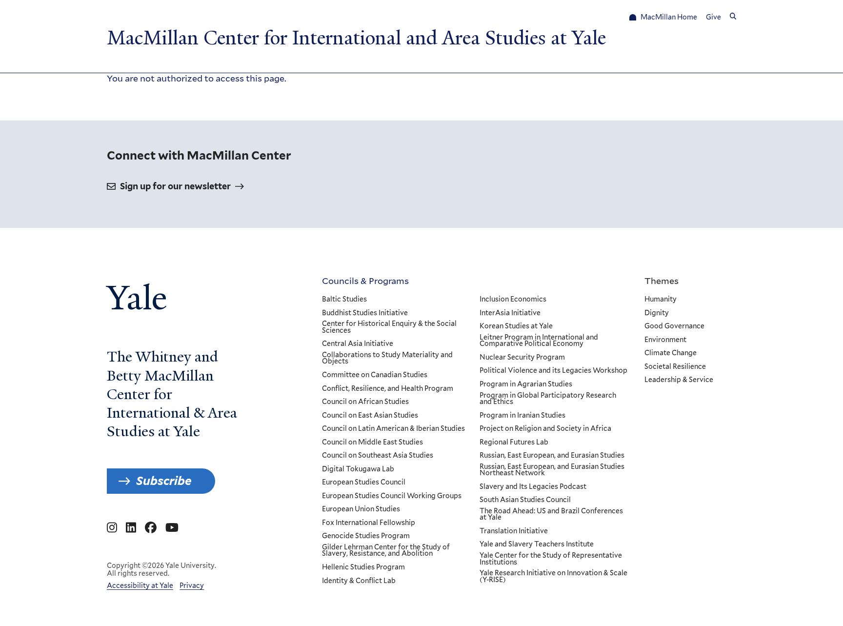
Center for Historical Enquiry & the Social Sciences (389, 327)
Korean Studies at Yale (516, 326)
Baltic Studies (344, 299)
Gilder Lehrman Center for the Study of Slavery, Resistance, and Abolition (386, 550)
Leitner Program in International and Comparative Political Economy (539, 340)
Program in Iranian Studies (522, 415)
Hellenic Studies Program (363, 567)
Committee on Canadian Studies (374, 375)
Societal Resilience (675, 366)
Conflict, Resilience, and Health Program (387, 388)
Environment (665, 340)
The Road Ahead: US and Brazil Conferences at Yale (551, 514)
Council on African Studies (365, 402)
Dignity (656, 313)
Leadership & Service (678, 380)
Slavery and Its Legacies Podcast (533, 487)
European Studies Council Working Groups (392, 496)
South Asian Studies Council (525, 500)
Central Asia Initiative (357, 344)
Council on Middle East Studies (372, 442)
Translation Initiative (514, 531)
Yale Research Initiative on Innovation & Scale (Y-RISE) (553, 576)
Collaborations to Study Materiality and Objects (387, 358)
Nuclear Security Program (522, 357)
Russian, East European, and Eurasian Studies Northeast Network (552, 470)
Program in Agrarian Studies (526, 384)
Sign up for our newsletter (175, 186)
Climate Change (670, 353)
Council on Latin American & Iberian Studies (393, 428)
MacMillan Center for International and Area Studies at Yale (356, 38)
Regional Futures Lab (514, 442)
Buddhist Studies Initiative (365, 313)
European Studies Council (363, 482)
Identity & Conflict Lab (359, 581)
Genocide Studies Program (366, 536)
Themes (661, 280)
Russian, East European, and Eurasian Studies (552, 455)
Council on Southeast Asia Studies (377, 455)
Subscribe (164, 481)
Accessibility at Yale (140, 585)
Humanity (660, 299)
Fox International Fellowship (368, 523)
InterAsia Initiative (510, 313)
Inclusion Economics (513, 299)
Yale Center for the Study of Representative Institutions (551, 558)
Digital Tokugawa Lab (358, 469)
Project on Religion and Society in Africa (545, 428)
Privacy (192, 585)
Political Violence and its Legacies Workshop (553, 370)
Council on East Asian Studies (370, 415)
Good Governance (674, 326)
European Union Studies (361, 509)
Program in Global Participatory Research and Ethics (548, 398)
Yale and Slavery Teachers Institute (537, 544)
